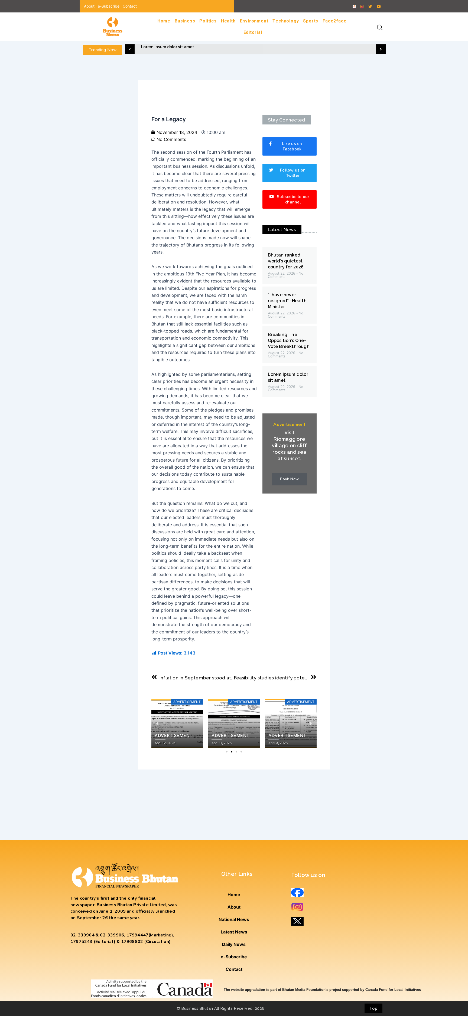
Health (228, 21)
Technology (285, 21)
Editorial (252, 32)
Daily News (234, 944)
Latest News (234, 932)
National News (234, 919)
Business (185, 21)
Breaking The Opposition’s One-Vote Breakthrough (289, 340)
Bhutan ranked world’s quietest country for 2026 (286, 260)
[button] (130, 49)
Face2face (334, 21)
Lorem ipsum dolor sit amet (167, 47)
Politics (207, 21)
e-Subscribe (108, 6)
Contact (130, 6)
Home (163, 21)
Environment (254, 21)
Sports (310, 21)
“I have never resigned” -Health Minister (287, 300)
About (89, 6)
